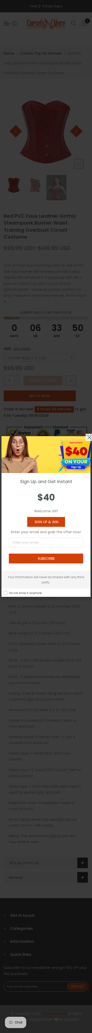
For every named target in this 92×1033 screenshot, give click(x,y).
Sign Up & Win (46, 521)
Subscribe (46, 558)
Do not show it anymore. (25, 593)
